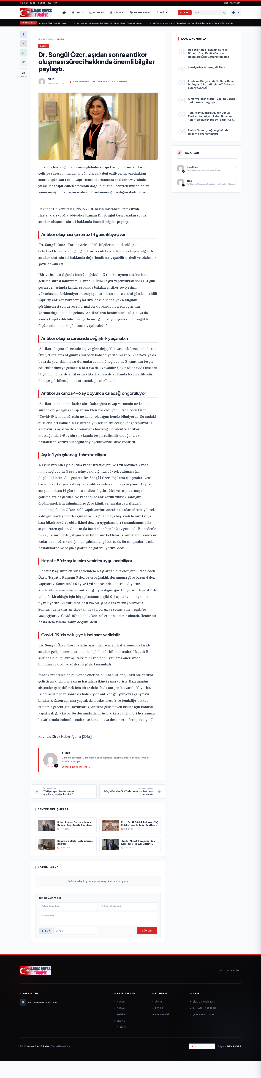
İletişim (52, 3)
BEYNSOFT (234, 1046)
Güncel (122, 1027)
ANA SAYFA (46, 39)
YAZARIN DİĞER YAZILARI (75, 767)
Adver (121, 1001)
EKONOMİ (122, 1021)
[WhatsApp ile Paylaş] (23, 52)
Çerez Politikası (203, 1014)
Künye (41, 3)
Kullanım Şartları (204, 1008)
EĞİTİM (121, 1014)
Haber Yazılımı (203, 1046)
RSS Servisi (162, 1014)
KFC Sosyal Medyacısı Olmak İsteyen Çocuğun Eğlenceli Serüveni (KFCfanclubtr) (180, 23)
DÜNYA (121, 1008)
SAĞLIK (60, 39)
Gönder (147, 930)
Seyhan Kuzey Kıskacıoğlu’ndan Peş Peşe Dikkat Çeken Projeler (96, 23)
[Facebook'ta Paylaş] (23, 34)
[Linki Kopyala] (23, 62)
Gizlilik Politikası (204, 1001)
